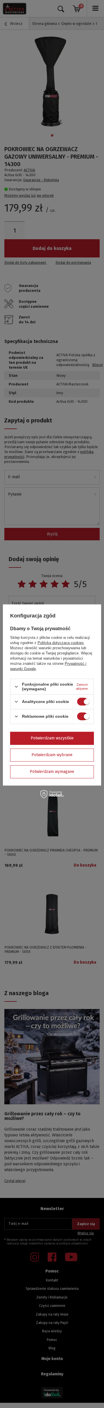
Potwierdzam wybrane (52, 754)
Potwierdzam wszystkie (52, 738)
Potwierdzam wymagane (52, 771)
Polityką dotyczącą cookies (61, 643)
